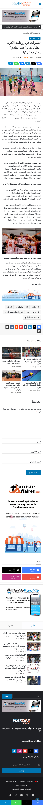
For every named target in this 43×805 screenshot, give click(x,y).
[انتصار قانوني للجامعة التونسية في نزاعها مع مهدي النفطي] (33, 680)
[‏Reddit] (16, 327)
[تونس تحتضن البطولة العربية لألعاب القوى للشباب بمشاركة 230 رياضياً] (33, 668)
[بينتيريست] (21, 327)
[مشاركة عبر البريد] (7, 327)
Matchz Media (21, 785)
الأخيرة (10, 625)
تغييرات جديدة (32, 312)
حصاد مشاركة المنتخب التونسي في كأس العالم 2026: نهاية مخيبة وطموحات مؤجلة (14, 646)
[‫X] (32, 63)
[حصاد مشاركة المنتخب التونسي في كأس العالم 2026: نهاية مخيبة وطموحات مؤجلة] (33, 647)
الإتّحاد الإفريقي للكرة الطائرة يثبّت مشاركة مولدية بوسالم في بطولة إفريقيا (12, 386)
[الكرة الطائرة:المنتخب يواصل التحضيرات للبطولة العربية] (31, 375)
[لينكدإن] (27, 63)
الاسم (39, 442)
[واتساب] (15, 63)
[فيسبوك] (38, 63)
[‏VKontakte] (12, 327)
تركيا (9, 307)
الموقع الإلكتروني (35, 462)
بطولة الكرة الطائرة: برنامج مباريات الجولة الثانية (11, 362)
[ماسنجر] (21, 63)
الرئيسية (36, 33)
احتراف (35, 307)
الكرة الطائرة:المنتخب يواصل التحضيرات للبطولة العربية (32, 385)
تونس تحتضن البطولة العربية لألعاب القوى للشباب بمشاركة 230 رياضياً (15, 668)
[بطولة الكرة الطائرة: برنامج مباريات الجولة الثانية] (11, 353)
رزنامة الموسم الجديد (13, 312)
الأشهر (32, 625)
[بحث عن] (40, 5)
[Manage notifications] (37, 800)
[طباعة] (39, 331)
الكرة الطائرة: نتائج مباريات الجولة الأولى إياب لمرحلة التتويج (32, 361)
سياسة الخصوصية (18, 789)
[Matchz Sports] (21, 4)
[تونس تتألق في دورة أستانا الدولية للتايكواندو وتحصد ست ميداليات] (33, 636)
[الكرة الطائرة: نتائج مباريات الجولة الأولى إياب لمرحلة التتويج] (31, 352)
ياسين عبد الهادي (31, 317)
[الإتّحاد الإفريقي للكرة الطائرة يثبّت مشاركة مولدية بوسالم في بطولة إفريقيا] (11, 375)
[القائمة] (3, 5)
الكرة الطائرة (27, 33)
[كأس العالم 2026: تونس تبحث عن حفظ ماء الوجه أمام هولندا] (33, 658)
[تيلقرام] (9, 63)
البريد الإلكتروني (36, 452)
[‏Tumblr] (25, 327)
